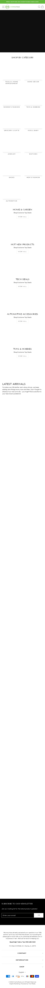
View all (22, 216)
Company (22, 953)
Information (22, 960)
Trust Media (31, 983)
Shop (22, 967)
